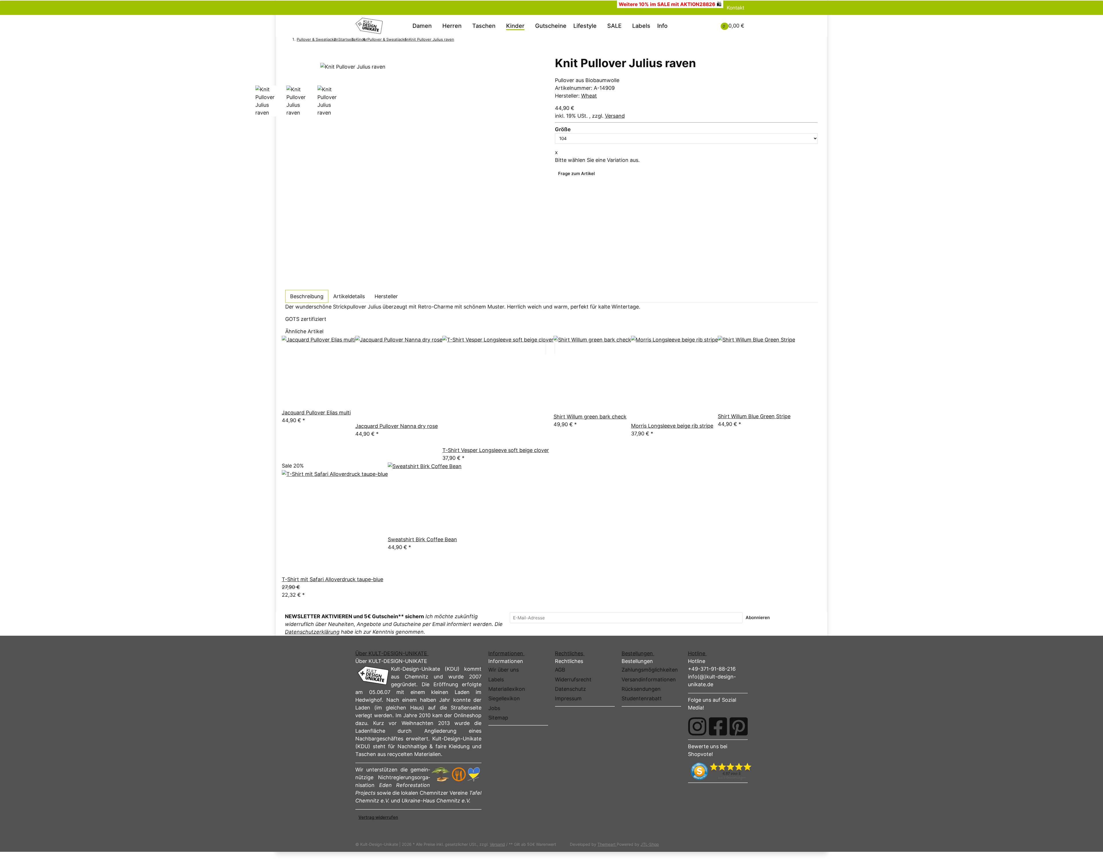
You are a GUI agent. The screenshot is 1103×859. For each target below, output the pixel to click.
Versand (615, 116)
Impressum (568, 698)
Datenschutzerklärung (312, 632)
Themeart (607, 844)
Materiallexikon (506, 689)
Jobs (494, 708)
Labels (641, 25)
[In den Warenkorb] (288, 53)
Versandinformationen (649, 679)
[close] (288, 60)
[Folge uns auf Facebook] (718, 726)
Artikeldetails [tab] (349, 296)
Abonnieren (758, 617)
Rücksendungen (641, 689)
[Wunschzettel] (706, 25)
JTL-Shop (650, 844)
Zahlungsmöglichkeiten (650, 670)
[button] (700, 22)
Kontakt (735, 8)
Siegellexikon (504, 698)
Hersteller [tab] (386, 296)
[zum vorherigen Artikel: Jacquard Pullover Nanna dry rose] (457, 40)
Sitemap (498, 718)
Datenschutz (570, 689)
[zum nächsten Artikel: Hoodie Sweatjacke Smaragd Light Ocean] (465, 40)
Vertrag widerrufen (378, 817)
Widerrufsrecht (573, 679)
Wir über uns (503, 670)
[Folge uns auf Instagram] (697, 726)
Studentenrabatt (642, 698)
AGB (560, 670)
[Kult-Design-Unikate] (369, 25)
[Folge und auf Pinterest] (739, 726)
